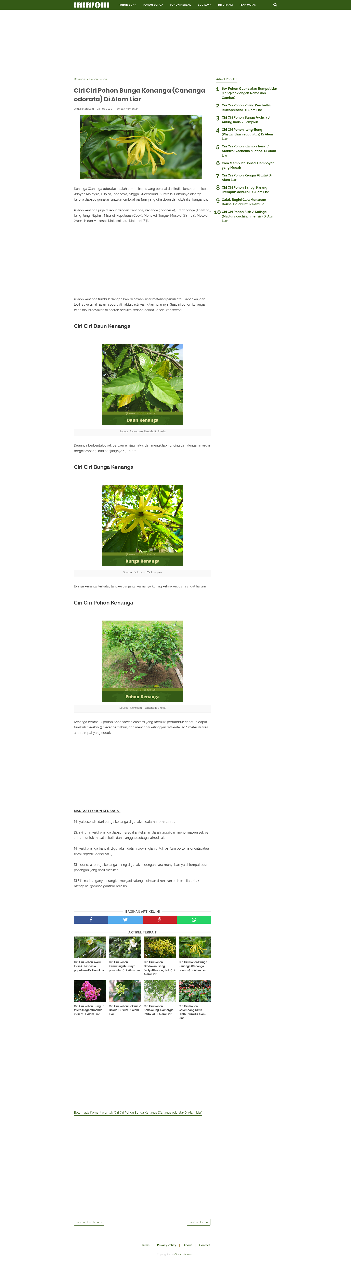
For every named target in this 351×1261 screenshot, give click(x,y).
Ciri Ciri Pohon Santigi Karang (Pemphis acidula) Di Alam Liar (245, 190)
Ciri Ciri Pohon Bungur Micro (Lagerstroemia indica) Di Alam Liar (89, 1010)
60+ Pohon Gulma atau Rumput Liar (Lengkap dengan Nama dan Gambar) (249, 93)
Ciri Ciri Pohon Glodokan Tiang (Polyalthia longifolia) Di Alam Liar (160, 968)
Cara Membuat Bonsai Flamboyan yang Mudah (248, 165)
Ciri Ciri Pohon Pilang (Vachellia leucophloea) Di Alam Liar (246, 107)
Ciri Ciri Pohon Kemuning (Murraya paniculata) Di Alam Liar (125, 966)
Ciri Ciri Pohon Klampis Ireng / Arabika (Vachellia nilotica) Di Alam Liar (249, 150)
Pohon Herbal (180, 4)
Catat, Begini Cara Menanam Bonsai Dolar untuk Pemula (244, 202)
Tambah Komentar (126, 108)
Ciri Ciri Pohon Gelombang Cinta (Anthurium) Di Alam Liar (192, 1012)
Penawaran (248, 4)
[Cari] (275, 4)
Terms (145, 1245)
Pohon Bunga (153, 4)
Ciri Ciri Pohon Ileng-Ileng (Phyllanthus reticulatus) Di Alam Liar (247, 134)
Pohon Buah (127, 4)
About (188, 1245)
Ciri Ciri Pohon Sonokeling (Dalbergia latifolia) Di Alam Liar (158, 1010)
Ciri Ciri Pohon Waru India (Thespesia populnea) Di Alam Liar (89, 966)
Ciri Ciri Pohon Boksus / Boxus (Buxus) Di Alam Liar (125, 1010)
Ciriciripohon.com (184, 1254)
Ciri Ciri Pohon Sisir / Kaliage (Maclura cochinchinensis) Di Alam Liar (248, 216)
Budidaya (204, 4)
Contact (204, 1245)
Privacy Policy (166, 1245)
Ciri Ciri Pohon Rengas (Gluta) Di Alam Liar (247, 177)
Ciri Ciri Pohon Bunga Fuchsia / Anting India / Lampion (246, 120)
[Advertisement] (175, 42)
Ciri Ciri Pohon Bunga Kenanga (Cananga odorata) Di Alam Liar (193, 966)
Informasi (225, 4)
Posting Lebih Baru (89, 1222)
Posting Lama (199, 1222)
